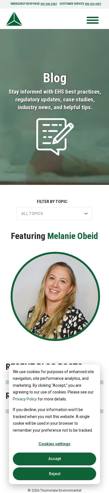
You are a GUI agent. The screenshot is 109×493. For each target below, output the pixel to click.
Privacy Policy (25, 399)
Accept (54, 458)
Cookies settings (54, 444)
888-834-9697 (93, 4)
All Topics (32, 213)
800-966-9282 (49, 4)
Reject (54, 474)
